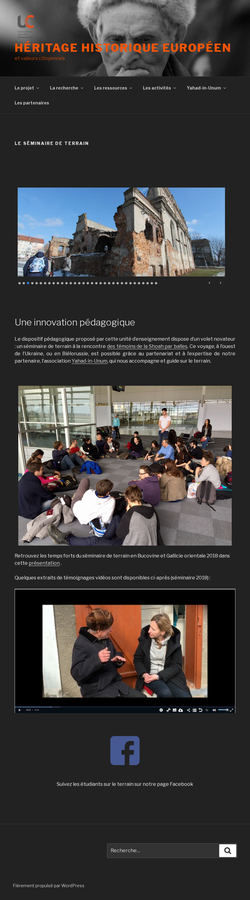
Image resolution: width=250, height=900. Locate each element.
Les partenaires (32, 102)
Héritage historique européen (123, 47)
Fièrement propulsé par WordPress (48, 885)
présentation (44, 563)
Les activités (157, 87)
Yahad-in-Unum (204, 87)
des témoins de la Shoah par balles (147, 346)
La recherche (64, 87)
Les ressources (110, 87)
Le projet (24, 87)
